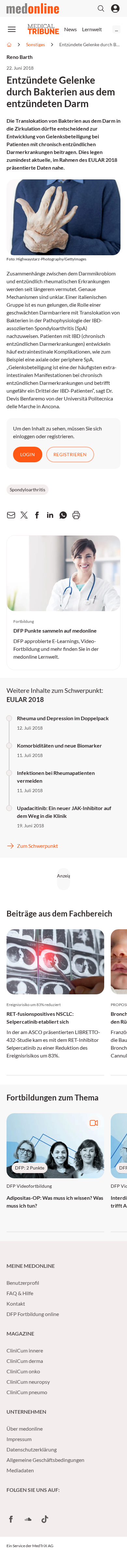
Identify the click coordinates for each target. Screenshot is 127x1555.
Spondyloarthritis (27, 489)
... (116, 29)
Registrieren (70, 454)
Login (27, 454)
